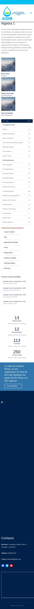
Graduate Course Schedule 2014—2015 (14, 281)
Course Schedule (9, 232)
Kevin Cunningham (7, 113)
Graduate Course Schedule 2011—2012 (14, 301)
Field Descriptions (9, 263)
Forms (6, 247)
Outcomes (7, 268)
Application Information (11, 242)
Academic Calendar (10, 258)
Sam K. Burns (5, 73)
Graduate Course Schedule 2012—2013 (14, 288)
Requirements (8, 252)
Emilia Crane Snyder (7, 93)
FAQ (5, 237)
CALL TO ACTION (12, 386)
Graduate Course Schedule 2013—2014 (14, 294)
